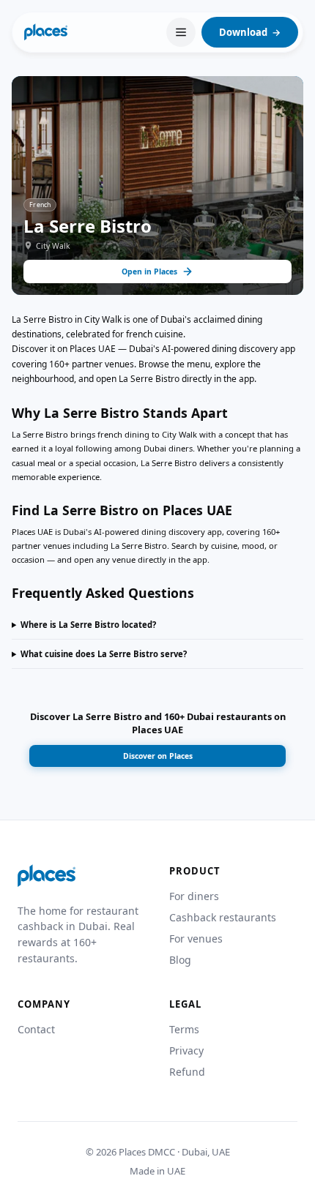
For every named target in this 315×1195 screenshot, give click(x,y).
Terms (184, 1029)
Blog (180, 960)
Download (250, 32)
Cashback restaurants (222, 917)
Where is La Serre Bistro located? (88, 624)
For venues (196, 938)
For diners (194, 896)
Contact (36, 1029)
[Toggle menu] (181, 32)
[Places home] (45, 32)
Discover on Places (158, 756)
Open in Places (149, 271)
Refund (187, 1072)
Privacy (186, 1050)
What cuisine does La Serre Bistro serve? (104, 653)
